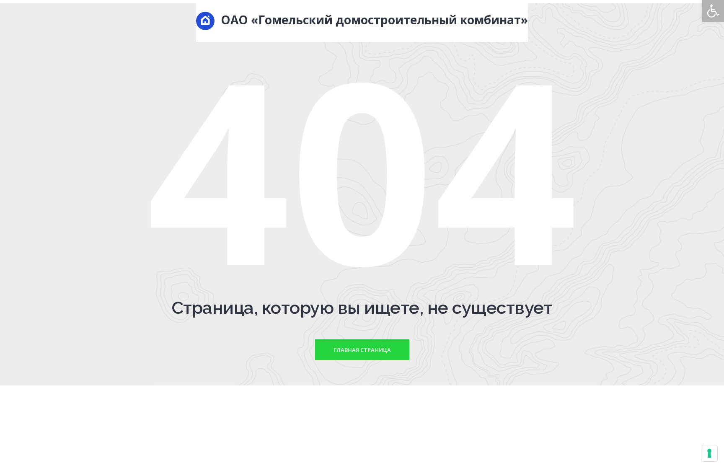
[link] (713, 11)
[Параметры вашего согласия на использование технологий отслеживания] (709, 453)
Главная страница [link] (362, 350)
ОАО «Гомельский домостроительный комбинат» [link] (373, 20)
